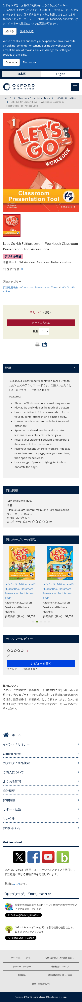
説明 (8, 368)
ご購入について (13, 772)
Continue (11, 62)
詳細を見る (27, 31)
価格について (11, 685)
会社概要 (9, 791)
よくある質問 (12, 781)
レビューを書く (41, 663)
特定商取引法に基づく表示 (60, 975)
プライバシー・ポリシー (22, 957)
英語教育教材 (11, 287)
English (60, 74)
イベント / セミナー (16, 744)
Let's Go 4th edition (66, 98)
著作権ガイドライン (60, 966)
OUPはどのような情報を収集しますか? (62, 957)
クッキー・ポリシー (22, 966)
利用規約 (22, 975)
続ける (10, 31)
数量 (35, 331)
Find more (29, 62)
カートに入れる (41, 322)
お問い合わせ (12, 828)
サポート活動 (12, 809)
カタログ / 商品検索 (16, 763)
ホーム (8, 98)
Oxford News (12, 754)
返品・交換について (41, 983)
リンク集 (9, 818)
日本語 (21, 74)
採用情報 (9, 800)
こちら (16, 883)
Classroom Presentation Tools (34, 98)
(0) (21, 269)
